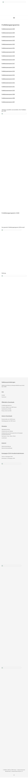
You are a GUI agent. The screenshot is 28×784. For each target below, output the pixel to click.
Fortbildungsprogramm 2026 (8, 28)
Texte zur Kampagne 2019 (7, 456)
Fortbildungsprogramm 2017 (8, 63)
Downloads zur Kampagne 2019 (8, 458)
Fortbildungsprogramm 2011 (8, 86)
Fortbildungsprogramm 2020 (8, 52)
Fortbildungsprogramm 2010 (8, 90)
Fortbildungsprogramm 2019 (8, 55)
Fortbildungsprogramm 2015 (8, 71)
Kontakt (3, 395)
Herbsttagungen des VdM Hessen (9, 420)
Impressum (4, 396)
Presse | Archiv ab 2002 (6, 410)
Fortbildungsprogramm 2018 (8, 59)
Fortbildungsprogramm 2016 (8, 67)
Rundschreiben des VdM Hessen (8, 419)
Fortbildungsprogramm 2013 (8, 78)
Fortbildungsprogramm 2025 (8, 32)
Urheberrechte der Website (7, 431)
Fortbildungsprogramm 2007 (8, 102)
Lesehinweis (4, 437)
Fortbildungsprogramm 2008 (8, 98)
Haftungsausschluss (6, 429)
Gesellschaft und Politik (6, 408)
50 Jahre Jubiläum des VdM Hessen (9, 407)
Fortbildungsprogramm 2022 (8, 44)
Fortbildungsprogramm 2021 (8, 48)
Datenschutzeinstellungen (7, 448)
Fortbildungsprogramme (7, 405)
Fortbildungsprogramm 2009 (8, 94)
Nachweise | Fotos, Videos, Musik (8, 436)
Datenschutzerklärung (6, 446)
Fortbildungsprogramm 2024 (8, 36)
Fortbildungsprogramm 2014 (8, 75)
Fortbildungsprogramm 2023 (8, 40)
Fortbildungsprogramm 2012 (8, 82)
